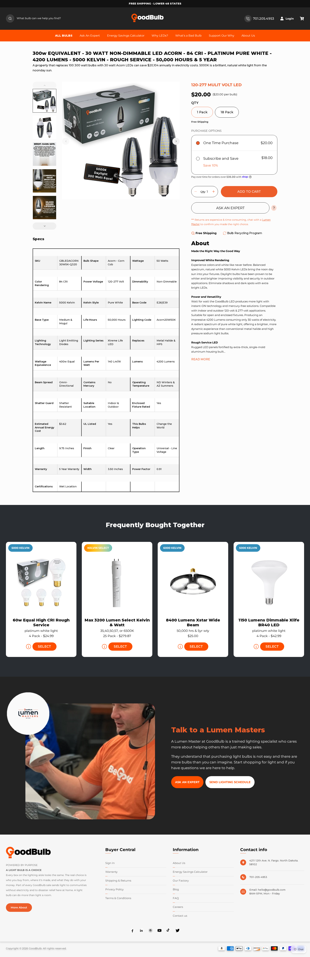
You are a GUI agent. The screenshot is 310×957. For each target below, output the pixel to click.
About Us (179, 863)
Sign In (110, 863)
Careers (178, 907)
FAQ (176, 898)
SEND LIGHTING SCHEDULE (230, 782)
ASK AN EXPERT (230, 208)
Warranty (111, 871)
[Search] (10, 18)
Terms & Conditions (118, 898)
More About (19, 907)
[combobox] (36, 18)
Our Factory (181, 880)
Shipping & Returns (118, 880)
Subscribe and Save (220, 158)
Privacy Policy (114, 889)
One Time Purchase (220, 142)
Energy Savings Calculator (190, 871)
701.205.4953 (263, 18)
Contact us (180, 915)
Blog (176, 889)
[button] (302, 18)
